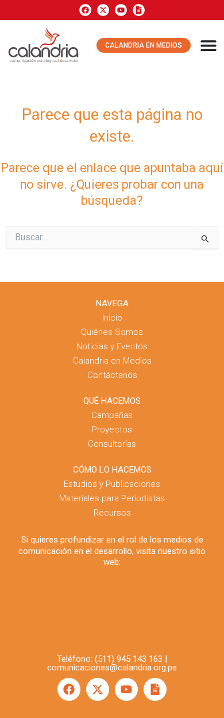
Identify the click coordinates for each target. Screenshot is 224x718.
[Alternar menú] (208, 45)
